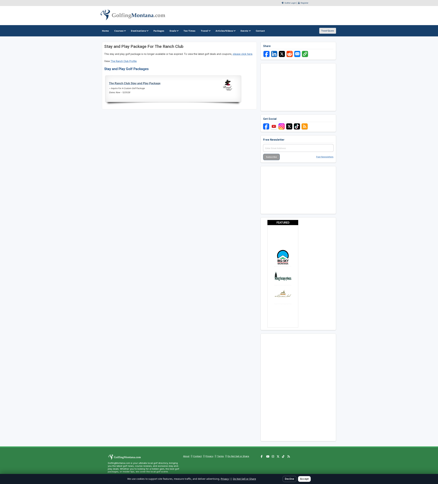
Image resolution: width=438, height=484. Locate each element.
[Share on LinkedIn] (274, 54)
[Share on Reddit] (290, 54)
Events (244, 30)
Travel (204, 30)
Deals (173, 30)
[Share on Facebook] (266, 54)
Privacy (209, 456)
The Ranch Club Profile (124, 61)
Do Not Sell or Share (238, 456)
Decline (289, 478)
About (186, 456)
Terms (220, 456)
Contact (197, 456)
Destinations (138, 30)
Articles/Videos (224, 30)
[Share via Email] (297, 54)
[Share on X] (282, 54)
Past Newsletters (324, 157)
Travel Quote (327, 30)
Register (304, 3)
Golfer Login (290, 3)
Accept (304, 478)
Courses (118, 30)
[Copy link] (305, 54)
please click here (242, 53)
